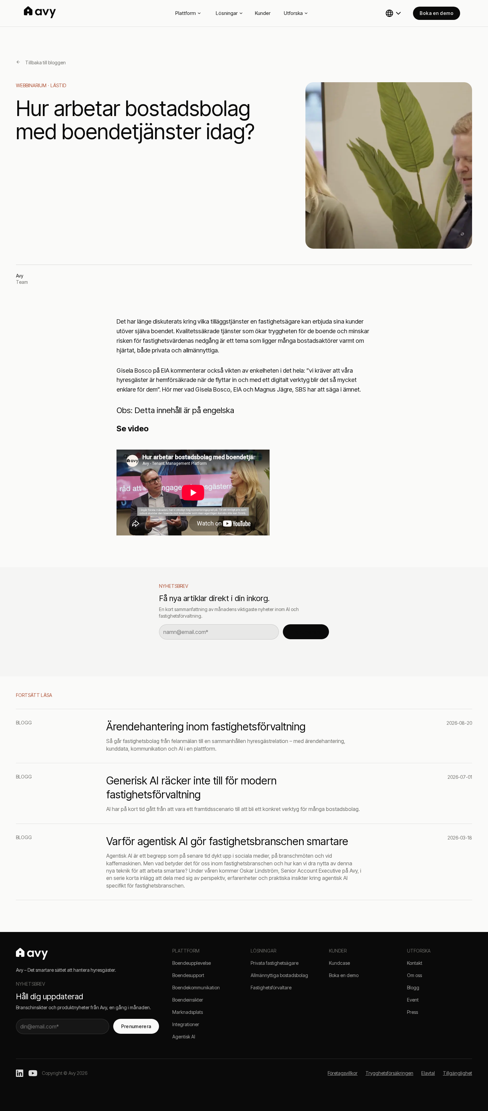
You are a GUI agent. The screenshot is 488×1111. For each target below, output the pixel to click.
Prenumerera (306, 632)
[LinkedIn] (19, 1073)
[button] (394, 13)
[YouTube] (33, 1073)
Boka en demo (436, 13)
